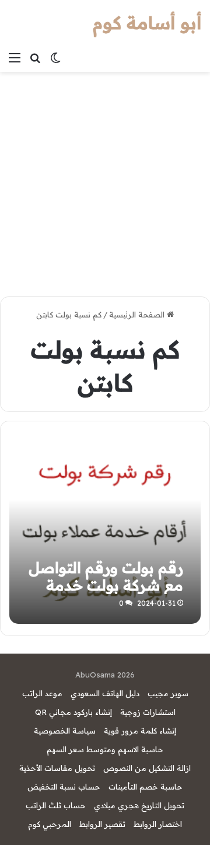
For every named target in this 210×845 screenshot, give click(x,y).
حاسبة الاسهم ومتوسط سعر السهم (105, 749)
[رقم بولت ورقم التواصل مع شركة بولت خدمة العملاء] (104, 528)
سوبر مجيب (168, 693)
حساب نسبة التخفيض (63, 786)
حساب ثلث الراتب (56, 805)
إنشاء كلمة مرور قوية (140, 730)
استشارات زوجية (148, 712)
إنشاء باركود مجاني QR (73, 712)
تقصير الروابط (102, 824)
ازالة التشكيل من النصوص (147, 768)
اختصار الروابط (158, 824)
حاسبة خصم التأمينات (145, 786)
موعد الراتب (42, 693)
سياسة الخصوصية (65, 730)
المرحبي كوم (49, 824)
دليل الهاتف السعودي (105, 693)
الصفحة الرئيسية (138, 314)
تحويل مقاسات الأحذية (57, 768)
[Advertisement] (105, 183)
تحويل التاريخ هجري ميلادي (139, 805)
